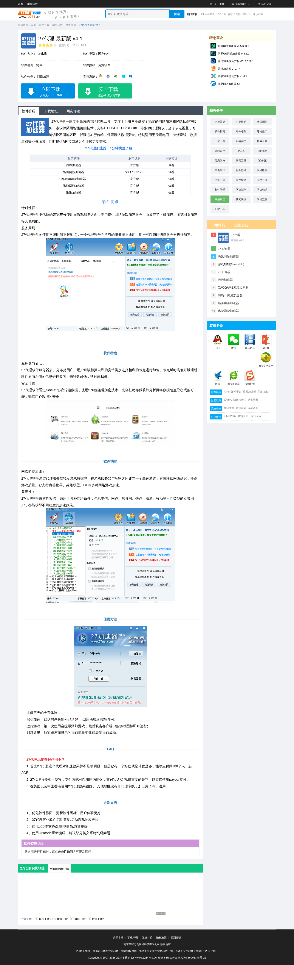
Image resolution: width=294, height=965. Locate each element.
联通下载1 (63, 919)
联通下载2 (98, 919)
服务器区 (241, 170)
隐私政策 (161, 937)
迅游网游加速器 (73, 185)
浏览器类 (220, 121)
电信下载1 (45, 919)
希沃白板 (258, 14)
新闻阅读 (241, 199)
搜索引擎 (262, 141)
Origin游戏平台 (232, 391)
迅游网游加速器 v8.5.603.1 (233, 46)
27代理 (235, 235)
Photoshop (256, 416)
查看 (171, 165)
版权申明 (147, 937)
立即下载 (51, 91)
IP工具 (241, 150)
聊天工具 (241, 160)
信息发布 (220, 160)
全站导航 (240, 4)
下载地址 (51, 110)
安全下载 (109, 91)
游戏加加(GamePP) (231, 264)
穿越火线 (262, 391)
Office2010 (207, 14)
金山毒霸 (241, 408)
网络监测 (262, 199)
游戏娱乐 (216, 392)
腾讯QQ (246, 14)
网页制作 (241, 189)
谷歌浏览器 (234, 14)
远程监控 (220, 150)
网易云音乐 (239, 399)
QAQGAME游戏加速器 (233, 287)
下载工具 (220, 141)
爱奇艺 (228, 399)
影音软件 (216, 400)
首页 (20, 4)
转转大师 (243, 416)
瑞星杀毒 (253, 408)
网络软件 (57, 25)
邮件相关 (241, 131)
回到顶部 (176, 937)
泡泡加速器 (73, 192)
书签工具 (220, 179)
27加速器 (224, 248)
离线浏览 (262, 121)
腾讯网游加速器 (228, 256)
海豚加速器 (73, 165)
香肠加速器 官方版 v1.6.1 (232, 76)
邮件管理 (220, 189)
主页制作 (220, 170)
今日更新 (219, 4)
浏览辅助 (241, 121)
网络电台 (262, 170)
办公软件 (216, 416)
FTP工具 (220, 209)
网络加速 (71, 25)
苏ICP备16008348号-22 (192, 957)
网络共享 (241, 141)
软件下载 (44, 25)
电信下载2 (80, 919)
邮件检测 (241, 179)
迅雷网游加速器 (73, 172)
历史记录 (266, 4)
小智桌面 (221, 14)
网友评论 (73, 110)
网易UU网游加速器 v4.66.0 (233, 53)
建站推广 (262, 131)
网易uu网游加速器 (73, 179)
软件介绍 (29, 110)
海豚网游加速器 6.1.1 (230, 83)
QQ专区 (262, 160)
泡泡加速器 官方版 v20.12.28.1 (236, 61)
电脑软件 (32, 4)
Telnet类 (262, 150)
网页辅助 (262, 189)
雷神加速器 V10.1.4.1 (230, 68)
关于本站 (118, 937)
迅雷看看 (253, 399)
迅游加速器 (249, 391)
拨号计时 (220, 131)
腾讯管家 (229, 408)
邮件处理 (262, 179)
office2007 (230, 416)
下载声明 (132, 937)
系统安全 (216, 408)
